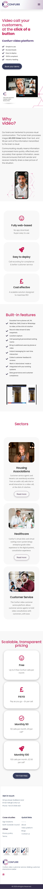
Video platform (27, 828)
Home (24, 822)
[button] (39, 4)
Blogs (24, 831)
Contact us (26, 834)
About (24, 825)
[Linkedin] (3, 874)
